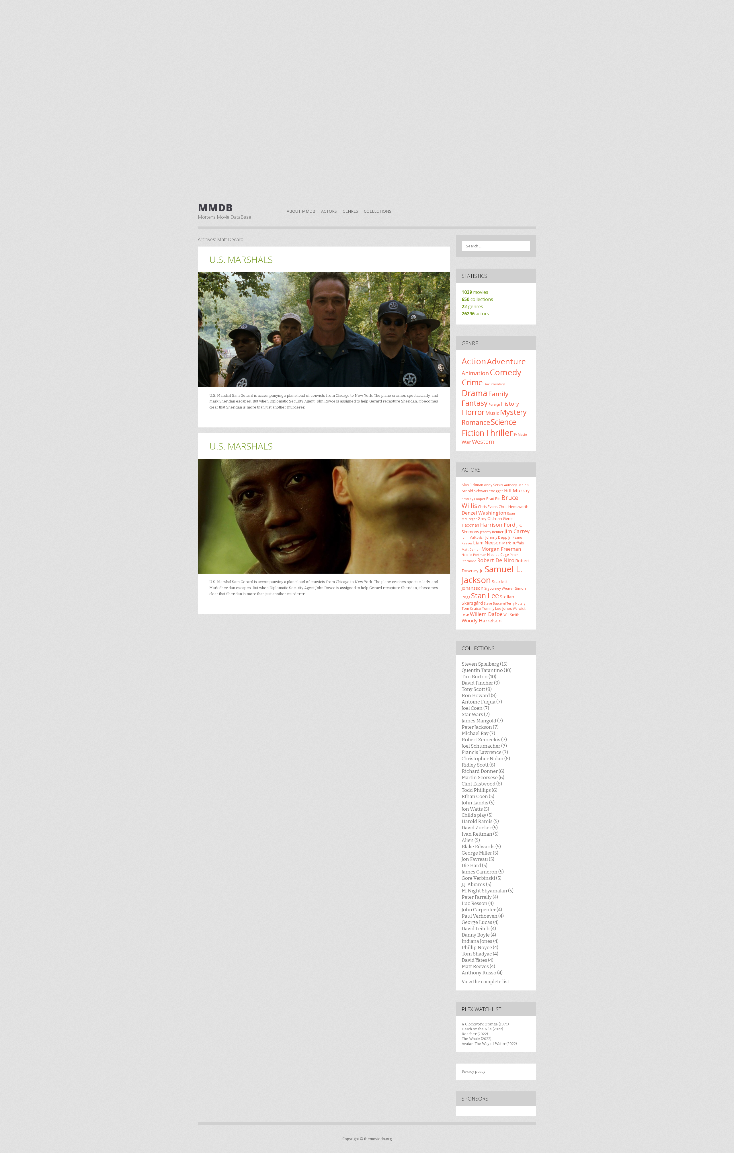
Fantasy (475, 403)
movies (475, 292)
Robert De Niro (495, 560)
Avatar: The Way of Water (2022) (489, 1043)
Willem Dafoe (486, 614)
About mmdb (301, 211)
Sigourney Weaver (499, 588)
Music (492, 413)
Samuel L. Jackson (492, 574)
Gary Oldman (490, 518)
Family (498, 393)
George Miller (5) (480, 853)
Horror (473, 412)
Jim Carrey (517, 531)
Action (474, 361)
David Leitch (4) (479, 928)
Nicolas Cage (498, 554)
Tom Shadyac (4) (480, 954)
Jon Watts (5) (475, 809)
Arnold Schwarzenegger (482, 490)
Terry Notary (516, 603)
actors (475, 313)
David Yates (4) (477, 960)
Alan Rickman (472, 484)
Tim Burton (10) (479, 676)
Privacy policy (473, 1071)
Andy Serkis (493, 484)
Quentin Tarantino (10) (487, 670)
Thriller (499, 432)
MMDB (215, 207)
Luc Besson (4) (478, 903)
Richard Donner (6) (483, 771)
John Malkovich (473, 538)
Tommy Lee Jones (497, 608)
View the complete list (485, 981)
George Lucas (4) (480, 922)
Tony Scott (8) (477, 689)
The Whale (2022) (476, 1039)
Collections (377, 211)
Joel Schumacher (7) (484, 746)
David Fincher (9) (481, 683)
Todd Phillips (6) (479, 790)
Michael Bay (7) (478, 733)
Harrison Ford (498, 524)
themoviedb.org (378, 1138)
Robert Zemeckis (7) (484, 739)
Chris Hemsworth (513, 506)
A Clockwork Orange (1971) (485, 1024)
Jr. (510, 537)
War (466, 442)
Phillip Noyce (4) (480, 947)
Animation (475, 373)
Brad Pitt (493, 498)
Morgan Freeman (501, 549)
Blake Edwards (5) (481, 846)
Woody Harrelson (482, 620)
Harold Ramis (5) (480, 821)
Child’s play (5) (477, 815)
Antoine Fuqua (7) (482, 702)
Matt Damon (471, 550)
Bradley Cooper (473, 499)
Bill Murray (517, 490)
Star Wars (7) (476, 714)
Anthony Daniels (516, 485)
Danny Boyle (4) (479, 935)
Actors (329, 211)
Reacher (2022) (475, 1034)
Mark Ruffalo (513, 543)
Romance (476, 422)
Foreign (494, 404)
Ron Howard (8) (479, 695)
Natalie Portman (474, 555)
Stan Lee (485, 595)
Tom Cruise (471, 608)
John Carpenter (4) (482, 909)
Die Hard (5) (474, 865)
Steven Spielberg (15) (484, 664)
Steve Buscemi (495, 603)
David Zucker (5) (480, 827)
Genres (350, 211)
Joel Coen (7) (475, 708)
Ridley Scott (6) (478, 765)
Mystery (513, 412)
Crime (472, 382)
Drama (474, 392)
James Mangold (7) (482, 721)
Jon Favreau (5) (478, 859)
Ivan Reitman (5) (480, 834)
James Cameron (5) (483, 872)
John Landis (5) (478, 803)
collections (477, 299)
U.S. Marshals (241, 259)
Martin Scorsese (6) (483, 777)
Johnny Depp (496, 537)
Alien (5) (471, 840)
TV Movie (520, 435)
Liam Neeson (487, 543)
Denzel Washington (484, 512)
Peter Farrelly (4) (480, 897)
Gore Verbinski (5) (481, 878)
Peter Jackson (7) (480, 727)
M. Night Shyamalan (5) (488, 891)
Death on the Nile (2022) (482, 1029)
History (510, 403)
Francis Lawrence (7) (485, 752)
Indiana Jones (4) (480, 941)
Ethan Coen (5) (478, 796)
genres (472, 306)
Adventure (506, 361)
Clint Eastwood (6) (482, 784)
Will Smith (511, 614)
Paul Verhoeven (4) (483, 916)
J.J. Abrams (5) (476, 884)
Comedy (505, 372)
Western (483, 441)
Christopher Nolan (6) (486, 758)
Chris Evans (488, 506)
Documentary (494, 384)
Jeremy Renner (491, 531)
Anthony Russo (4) (482, 973)
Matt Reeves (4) (478, 966)
